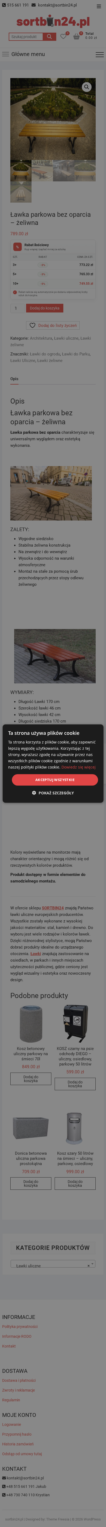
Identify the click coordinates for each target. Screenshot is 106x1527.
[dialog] (53, 763)
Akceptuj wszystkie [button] (54, 779)
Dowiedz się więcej (78, 767)
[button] (53, 793)
